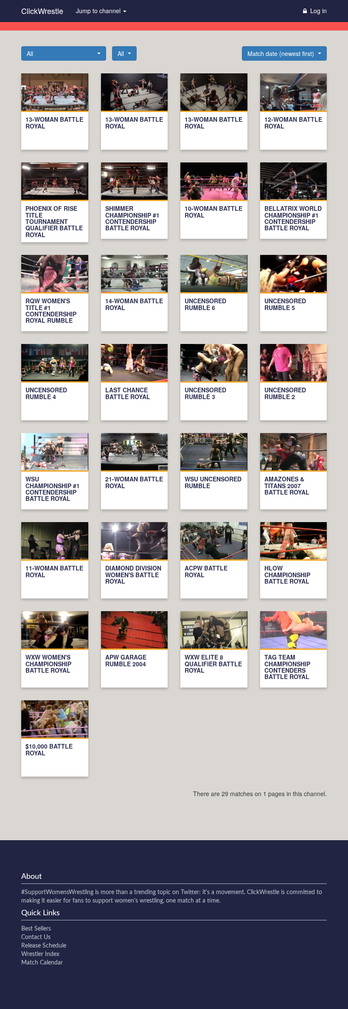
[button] (63, 53)
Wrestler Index (40, 954)
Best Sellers (36, 929)
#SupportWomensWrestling (57, 892)
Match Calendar (42, 963)
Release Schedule (43, 946)
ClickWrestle (42, 10)
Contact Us (36, 937)
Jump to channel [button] (99, 10)
